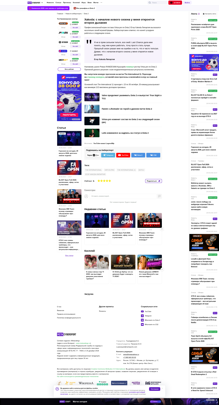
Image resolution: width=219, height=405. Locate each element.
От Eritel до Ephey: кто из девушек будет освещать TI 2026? (123, 274)
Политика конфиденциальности (69, 318)
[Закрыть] (215, 400)
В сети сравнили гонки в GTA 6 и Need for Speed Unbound (204, 389)
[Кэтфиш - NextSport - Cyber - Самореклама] (109, 401)
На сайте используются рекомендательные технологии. (78, 376)
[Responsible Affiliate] (153, 383)
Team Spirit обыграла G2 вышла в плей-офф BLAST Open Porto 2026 (202, 338)
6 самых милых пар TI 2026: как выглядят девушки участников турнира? (95, 275)
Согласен (154, 389)
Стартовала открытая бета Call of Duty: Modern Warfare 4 (204, 80)
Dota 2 (141, 170)
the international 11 (126, 170)
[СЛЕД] (161, 228)
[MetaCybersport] (66, 334)
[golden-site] (70, 383)
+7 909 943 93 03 (129, 357)
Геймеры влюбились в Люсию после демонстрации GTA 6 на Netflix (204, 319)
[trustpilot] (102, 383)
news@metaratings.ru (131, 354)
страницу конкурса (95, 77)
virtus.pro (109, 170)
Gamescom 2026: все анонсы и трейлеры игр (50, 8)
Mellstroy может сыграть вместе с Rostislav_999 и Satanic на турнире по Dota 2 (203, 185)
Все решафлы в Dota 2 (85, 8)
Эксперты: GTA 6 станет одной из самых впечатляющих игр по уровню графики (204, 225)
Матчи (95, 2)
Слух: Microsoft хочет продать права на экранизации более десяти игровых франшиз (203, 132)
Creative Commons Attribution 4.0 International (108, 369)
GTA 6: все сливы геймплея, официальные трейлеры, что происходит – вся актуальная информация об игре (69, 245)
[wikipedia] (86, 383)
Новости (50, 2)
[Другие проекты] (35, 3)
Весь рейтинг (69, 69)
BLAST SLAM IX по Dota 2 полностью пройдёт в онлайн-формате (204, 97)
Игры (84, 2)
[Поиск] (149, 2)
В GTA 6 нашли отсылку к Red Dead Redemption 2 (203, 373)
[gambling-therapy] (135, 383)
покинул (130, 67)
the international (93, 170)
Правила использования (66, 314)
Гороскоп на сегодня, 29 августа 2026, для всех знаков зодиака (96, 235)
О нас (59, 307)
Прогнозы (67, 2)
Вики (90, 2)
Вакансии (60, 310)
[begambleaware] (119, 383)
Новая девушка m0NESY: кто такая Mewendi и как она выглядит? (149, 274)
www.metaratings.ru (83, 343)
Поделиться (152, 181)
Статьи (58, 2)
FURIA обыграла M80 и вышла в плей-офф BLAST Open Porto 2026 (204, 45)
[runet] (59, 383)
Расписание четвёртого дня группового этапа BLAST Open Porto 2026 (203, 27)
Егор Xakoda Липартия (95, 174)
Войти (187, 3)
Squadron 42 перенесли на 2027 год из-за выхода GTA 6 (204, 115)
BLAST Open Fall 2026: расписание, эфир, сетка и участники (123, 235)
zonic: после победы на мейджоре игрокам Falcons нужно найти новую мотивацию (202, 206)
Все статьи (69, 255)
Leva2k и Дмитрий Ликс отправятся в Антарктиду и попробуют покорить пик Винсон (202, 263)
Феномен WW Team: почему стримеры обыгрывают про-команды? (147, 236)
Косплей (76, 2)
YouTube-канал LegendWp (103, 143)
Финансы (102, 311)
